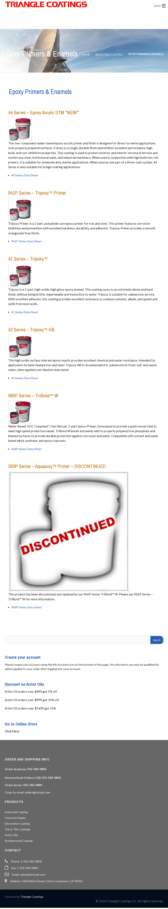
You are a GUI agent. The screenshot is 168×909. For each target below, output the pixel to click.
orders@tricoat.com (37, 792)
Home (86, 54)
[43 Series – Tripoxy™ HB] (21, 346)
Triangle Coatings (32, 896)
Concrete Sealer (15, 817)
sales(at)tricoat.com (32, 874)
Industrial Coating (109, 54)
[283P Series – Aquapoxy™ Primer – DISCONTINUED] (69, 531)
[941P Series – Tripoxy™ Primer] (21, 209)
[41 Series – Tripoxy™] (21, 275)
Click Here (12, 731)
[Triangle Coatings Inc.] (65, 5)
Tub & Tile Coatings (17, 829)
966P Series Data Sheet (26, 449)
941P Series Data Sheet (26, 241)
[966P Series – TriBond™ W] (21, 412)
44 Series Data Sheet (24, 175)
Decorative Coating (17, 823)
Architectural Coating (19, 840)
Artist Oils (11, 835)
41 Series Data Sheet (24, 312)
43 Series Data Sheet (24, 378)
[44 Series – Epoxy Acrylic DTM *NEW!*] (21, 128)
